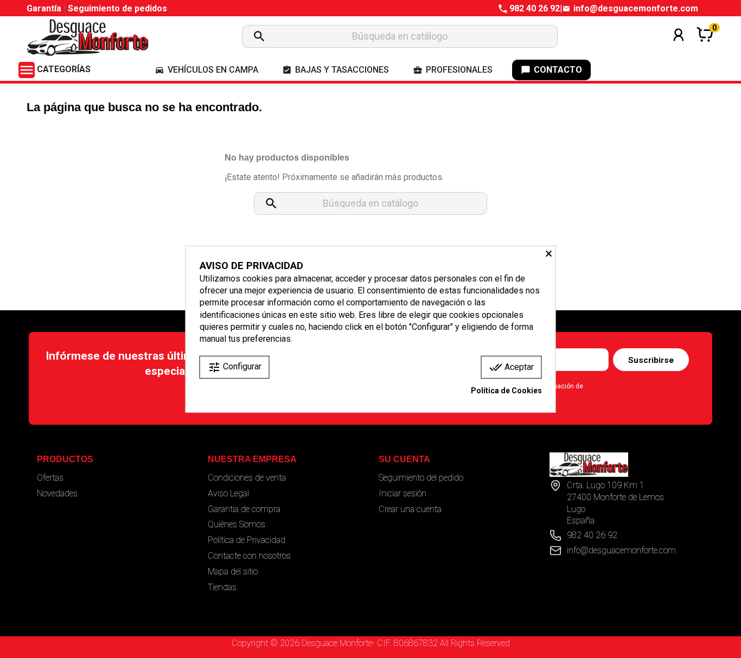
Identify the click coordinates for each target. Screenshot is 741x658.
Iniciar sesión (402, 493)
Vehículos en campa (206, 70)
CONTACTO (551, 70)
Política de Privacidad (246, 540)
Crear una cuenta (410, 509)
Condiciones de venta (247, 477)
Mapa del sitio (233, 571)
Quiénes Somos (236, 524)
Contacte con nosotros (249, 556)
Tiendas (222, 587)
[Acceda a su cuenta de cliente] (678, 49)
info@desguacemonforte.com (635, 8)
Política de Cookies (506, 390)
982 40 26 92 (534, 8)
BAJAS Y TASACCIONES (335, 70)
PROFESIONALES (453, 70)
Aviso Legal (228, 493)
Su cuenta (404, 459)
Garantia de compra (244, 509)
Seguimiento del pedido (421, 477)
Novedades (57, 493)
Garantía (45, 8)
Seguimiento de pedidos (117, 8)
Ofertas (50, 477)
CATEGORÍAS (54, 69)
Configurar (234, 367)
